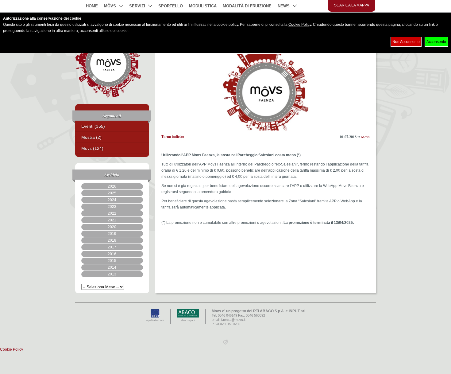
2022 (112, 213)
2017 (112, 247)
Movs (365, 136)
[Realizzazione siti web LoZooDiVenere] (225, 343)
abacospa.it (188, 320)
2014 (112, 267)
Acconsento (436, 42)
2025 (112, 193)
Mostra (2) (91, 137)
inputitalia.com (155, 320)
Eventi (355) (93, 126)
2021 (112, 220)
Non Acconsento (406, 42)
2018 (112, 240)
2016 (112, 254)
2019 (112, 234)
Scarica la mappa (351, 5)
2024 (112, 200)
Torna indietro (172, 136)
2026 (112, 186)
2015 (112, 261)
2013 (112, 274)
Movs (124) (92, 148)
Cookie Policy (299, 24)
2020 (112, 227)
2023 (112, 207)
